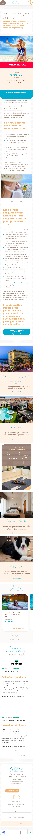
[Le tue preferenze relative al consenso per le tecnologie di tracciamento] (30, 832)
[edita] (21, 823)
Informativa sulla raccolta (6, 833)
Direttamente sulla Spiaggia (16, 379)
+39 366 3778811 (17, 779)
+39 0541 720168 (17, 778)
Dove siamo (11, 790)
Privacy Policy (16, 808)
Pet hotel (16, 566)
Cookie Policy (16, 811)
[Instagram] (19, 797)
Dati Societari (16, 806)
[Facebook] (13, 797)
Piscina (16, 427)
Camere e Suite (16, 521)
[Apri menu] (3, 2)
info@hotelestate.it (17, 781)
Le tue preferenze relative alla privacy (12, 831)
